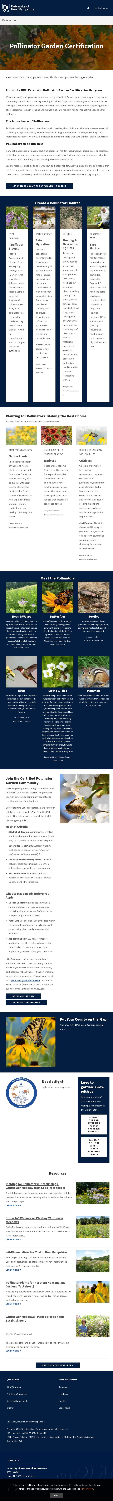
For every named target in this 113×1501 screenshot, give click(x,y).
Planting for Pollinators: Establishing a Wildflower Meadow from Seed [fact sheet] (35, 1186)
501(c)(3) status (14, 1387)
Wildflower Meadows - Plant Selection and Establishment (35, 1318)
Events (62, 1401)
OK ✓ (56, 1495)
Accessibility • (57, 1437)
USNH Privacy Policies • (18, 1437)
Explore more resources (57, 1365)
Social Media (64, 1407)
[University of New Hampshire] (20, 7)
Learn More (12, 1205)
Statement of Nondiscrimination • (80, 1437)
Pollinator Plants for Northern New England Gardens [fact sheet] (35, 1284)
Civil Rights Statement (17, 1394)
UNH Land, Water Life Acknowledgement (25, 1421)
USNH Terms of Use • (39, 1437)
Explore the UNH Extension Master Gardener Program (94, 1124)
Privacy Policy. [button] (87, 1488)
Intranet (10, 1407)
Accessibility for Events (17, 1401)
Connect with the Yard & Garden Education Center (94, 1147)
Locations (63, 1394)
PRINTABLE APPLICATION (26, 1002)
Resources (64, 1387)
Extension (9, 20)
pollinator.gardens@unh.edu (25, 980)
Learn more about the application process (39, 186)
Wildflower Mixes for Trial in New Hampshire (36, 1252)
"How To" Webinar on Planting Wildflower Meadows (34, 1220)
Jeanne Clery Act (14, 1441)
